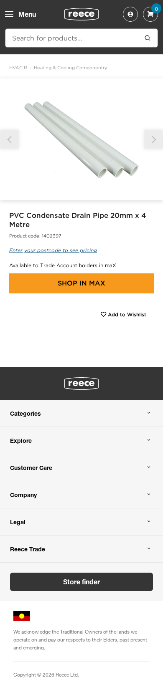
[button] (153, 139)
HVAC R (18, 68)
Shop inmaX (81, 283)
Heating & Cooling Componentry (70, 68)
